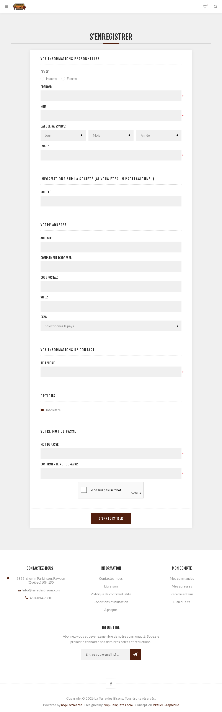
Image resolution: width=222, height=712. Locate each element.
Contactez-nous (111, 578)
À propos (111, 610)
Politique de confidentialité (111, 594)
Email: (45, 146)
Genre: (45, 72)
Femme (72, 78)
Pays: (44, 317)
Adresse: (46, 238)
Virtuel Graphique (166, 705)
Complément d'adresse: (56, 258)
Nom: (44, 107)
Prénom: (46, 87)
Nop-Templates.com (118, 705)
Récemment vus (181, 594)
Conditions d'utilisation (111, 602)
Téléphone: (48, 363)
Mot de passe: (50, 444)
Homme (51, 78)
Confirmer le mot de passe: (59, 464)
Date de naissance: (53, 126)
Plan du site (181, 602)
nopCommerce (71, 705)
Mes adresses (182, 586)
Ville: (44, 297)
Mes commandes (182, 578)
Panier (207, 4)
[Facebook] (111, 684)
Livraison (111, 586)
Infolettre (53, 410)
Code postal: (49, 277)
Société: (46, 192)
